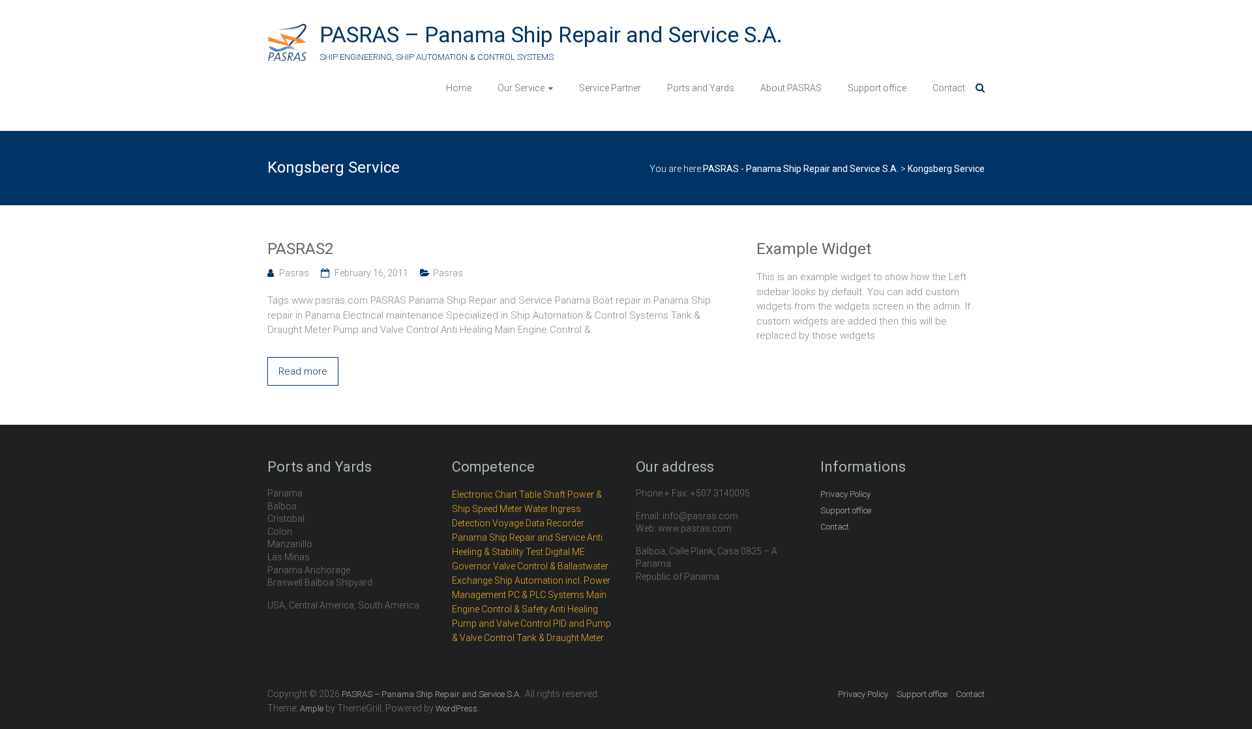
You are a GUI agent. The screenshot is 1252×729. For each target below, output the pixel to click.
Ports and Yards (700, 88)
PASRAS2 (300, 249)
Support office (877, 88)
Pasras (294, 273)
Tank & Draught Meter (560, 638)
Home (458, 88)
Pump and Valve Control (501, 623)
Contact (948, 88)
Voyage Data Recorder (538, 523)
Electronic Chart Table (496, 494)
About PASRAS (791, 88)
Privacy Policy (845, 494)
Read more (302, 371)
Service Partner (610, 88)
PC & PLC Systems (546, 595)
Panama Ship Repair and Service (518, 537)
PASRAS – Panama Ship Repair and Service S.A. (551, 34)
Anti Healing (574, 609)
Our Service (521, 88)
